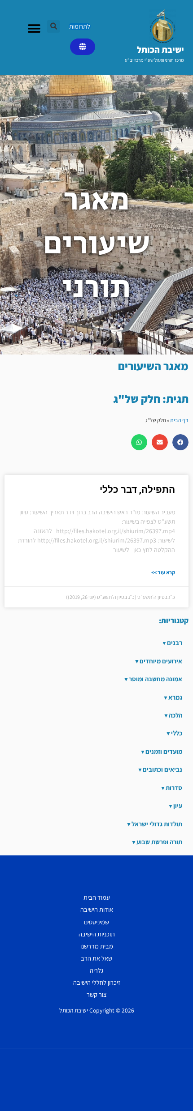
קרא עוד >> (163, 572)
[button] (53, 26)
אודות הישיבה (96, 909)
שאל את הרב (96, 958)
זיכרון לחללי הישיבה (96, 982)
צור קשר (97, 994)
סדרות (174, 787)
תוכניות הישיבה (97, 934)
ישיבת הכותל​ (160, 50)
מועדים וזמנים (163, 751)
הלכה (175, 715)
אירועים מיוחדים (161, 661)
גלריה (96, 970)
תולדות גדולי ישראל (157, 824)
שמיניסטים (96, 922)
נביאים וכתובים (162, 769)
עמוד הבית (96, 897)
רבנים (174, 642)
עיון (177, 805)
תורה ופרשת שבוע (159, 842)
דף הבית (179, 420)
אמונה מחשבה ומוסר (155, 679)
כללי (176, 733)
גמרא (175, 697)
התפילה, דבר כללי (137, 489)
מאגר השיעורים (153, 366)
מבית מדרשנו (96, 946)
